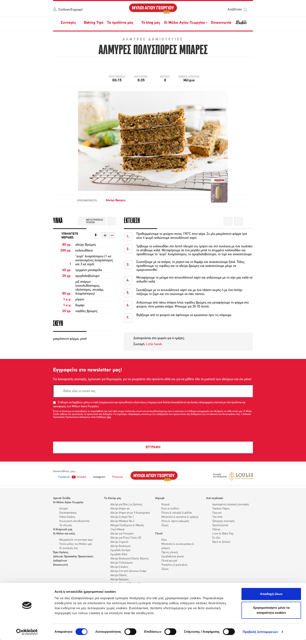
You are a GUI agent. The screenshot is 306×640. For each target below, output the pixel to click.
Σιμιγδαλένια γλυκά (172, 556)
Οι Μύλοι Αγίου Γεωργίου (68, 502)
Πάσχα (216, 529)
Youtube (81, 477)
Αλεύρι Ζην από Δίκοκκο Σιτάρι (128, 571)
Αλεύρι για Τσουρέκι (122, 533)
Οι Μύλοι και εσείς (64, 533)
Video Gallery (67, 517)
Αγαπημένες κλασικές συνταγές (230, 504)
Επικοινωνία (221, 23)
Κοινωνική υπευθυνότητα (74, 521)
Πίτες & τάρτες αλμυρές (175, 521)
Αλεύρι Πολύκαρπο (121, 562)
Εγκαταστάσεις (68, 512)
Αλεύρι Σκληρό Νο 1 (122, 517)
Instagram (99, 477)
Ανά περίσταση (214, 498)
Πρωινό (216, 512)
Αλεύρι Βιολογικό (120, 546)
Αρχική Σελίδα (61, 498)
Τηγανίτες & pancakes (174, 565)
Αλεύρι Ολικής (118, 575)
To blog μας (150, 23)
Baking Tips (93, 23)
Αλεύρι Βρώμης (116, 200)
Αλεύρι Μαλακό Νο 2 (122, 521)
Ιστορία (63, 508)
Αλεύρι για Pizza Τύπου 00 (125, 537)
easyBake (241, 24)
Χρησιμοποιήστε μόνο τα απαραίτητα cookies (271, 610)
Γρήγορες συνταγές (223, 521)
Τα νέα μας (65, 525)
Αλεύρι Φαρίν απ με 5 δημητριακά (130, 512)
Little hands (153, 344)
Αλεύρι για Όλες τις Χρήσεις (126, 504)
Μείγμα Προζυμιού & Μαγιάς (127, 525)
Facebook (64, 477)
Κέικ (164, 540)
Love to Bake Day (223, 533)
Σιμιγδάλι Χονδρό (120, 550)
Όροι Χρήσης (60, 552)
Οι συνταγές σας (68, 548)
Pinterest (117, 477)
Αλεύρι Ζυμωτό (119, 542)
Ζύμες (164, 525)
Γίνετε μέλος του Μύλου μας (75, 544)
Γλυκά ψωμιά (169, 560)
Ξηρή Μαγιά (117, 529)
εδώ (109, 417)
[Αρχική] (153, 8)
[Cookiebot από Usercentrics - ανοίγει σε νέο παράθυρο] (27, 632)
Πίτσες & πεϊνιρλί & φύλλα (176, 512)
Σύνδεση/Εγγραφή (70, 9)
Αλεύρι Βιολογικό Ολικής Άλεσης (129, 558)
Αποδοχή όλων (271, 594)
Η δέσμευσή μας (62, 529)
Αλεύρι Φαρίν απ (120, 508)
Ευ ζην (216, 537)
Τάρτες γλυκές (169, 552)
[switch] (130, 631)
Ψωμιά (165, 504)
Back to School (221, 542)
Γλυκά (158, 533)
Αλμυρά (159, 498)
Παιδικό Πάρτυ (221, 508)
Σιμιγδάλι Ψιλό (118, 554)
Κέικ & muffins (170, 508)
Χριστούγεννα (220, 525)
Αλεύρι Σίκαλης (119, 567)
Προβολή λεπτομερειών (260, 632)
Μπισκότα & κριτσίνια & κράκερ (179, 517)
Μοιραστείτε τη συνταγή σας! (76, 540)
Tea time (217, 517)
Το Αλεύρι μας (112, 498)
